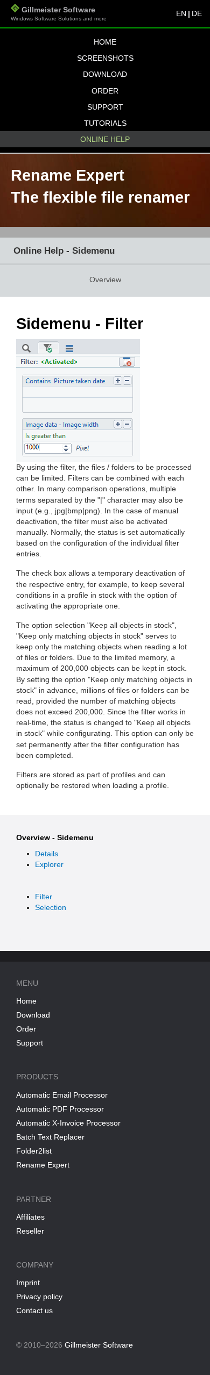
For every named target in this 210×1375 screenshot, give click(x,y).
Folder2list (34, 1151)
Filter (43, 896)
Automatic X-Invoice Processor (68, 1123)
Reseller (30, 1231)
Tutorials (105, 123)
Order (105, 91)
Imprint (28, 1282)
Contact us (34, 1310)
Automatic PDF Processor (60, 1109)
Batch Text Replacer (50, 1137)
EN (181, 13)
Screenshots (105, 58)
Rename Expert (42, 1165)
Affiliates (30, 1217)
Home (105, 42)
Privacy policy (39, 1296)
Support (105, 107)
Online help (105, 139)
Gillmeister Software (59, 13)
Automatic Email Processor (62, 1095)
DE (197, 13)
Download (105, 74)
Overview (105, 279)
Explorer (49, 864)
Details (46, 853)
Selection (50, 907)
